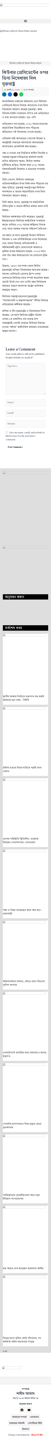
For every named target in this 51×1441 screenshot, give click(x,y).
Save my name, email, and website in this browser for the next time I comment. (25, 436)
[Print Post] (4, 94)
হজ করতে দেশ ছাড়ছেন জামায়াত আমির (23, 1268)
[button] (25, 21)
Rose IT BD (37, 1435)
